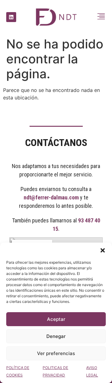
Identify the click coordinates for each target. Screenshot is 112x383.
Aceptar (56, 319)
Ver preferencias (56, 353)
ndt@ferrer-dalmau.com (51, 197)
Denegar (56, 336)
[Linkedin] (11, 17)
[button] (103, 250)
